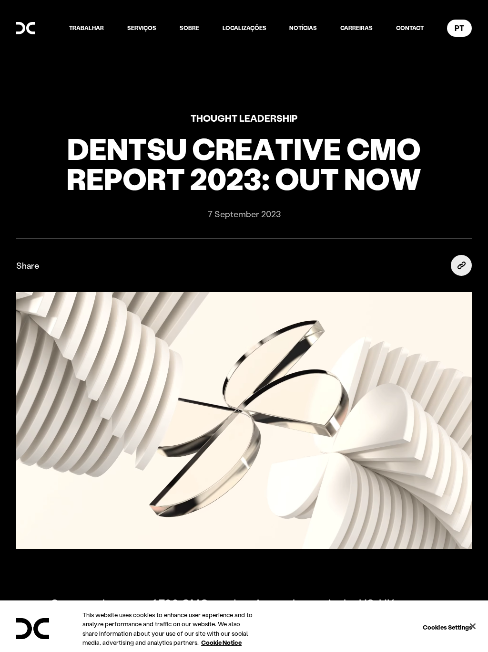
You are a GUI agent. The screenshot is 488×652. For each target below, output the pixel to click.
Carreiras (356, 28)
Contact (410, 28)
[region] (244, 626)
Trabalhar (86, 28)
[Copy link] (461, 265)
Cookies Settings (447, 627)
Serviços (141, 28)
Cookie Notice (221, 642)
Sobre (189, 28)
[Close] (472, 626)
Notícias (303, 28)
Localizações (244, 28)
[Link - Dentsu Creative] (25, 28)
